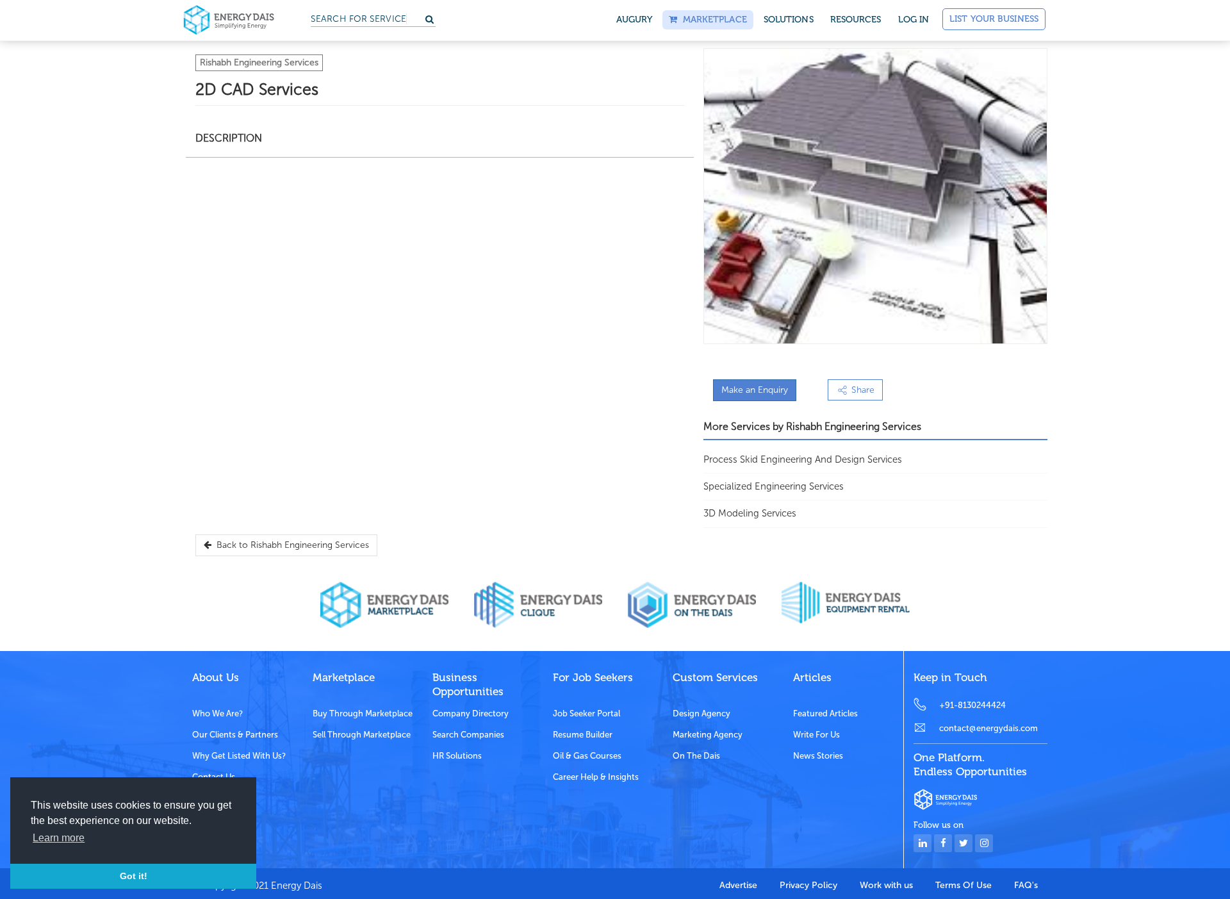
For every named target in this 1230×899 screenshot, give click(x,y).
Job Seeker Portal (586, 713)
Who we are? (217, 713)
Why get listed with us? (239, 756)
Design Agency (701, 713)
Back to (290, 545)
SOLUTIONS (789, 19)
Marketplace (711, 19)
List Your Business (993, 18)
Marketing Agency (707, 734)
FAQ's (1026, 885)
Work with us (886, 885)
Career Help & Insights (596, 777)
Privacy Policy (808, 885)
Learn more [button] (59, 837)
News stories (818, 756)
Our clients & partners (235, 734)
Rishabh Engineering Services (259, 62)
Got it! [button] (133, 876)
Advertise (738, 885)
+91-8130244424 (972, 705)
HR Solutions (457, 756)
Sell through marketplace (362, 734)
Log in (914, 19)
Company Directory (470, 713)
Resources (856, 19)
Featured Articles (825, 713)
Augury (634, 19)
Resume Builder (582, 734)
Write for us (816, 734)
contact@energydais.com (988, 728)
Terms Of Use (963, 885)
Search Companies (468, 734)
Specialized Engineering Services (773, 486)
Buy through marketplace (363, 713)
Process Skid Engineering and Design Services (802, 459)
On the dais (696, 756)
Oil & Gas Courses (587, 756)
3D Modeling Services (749, 513)
